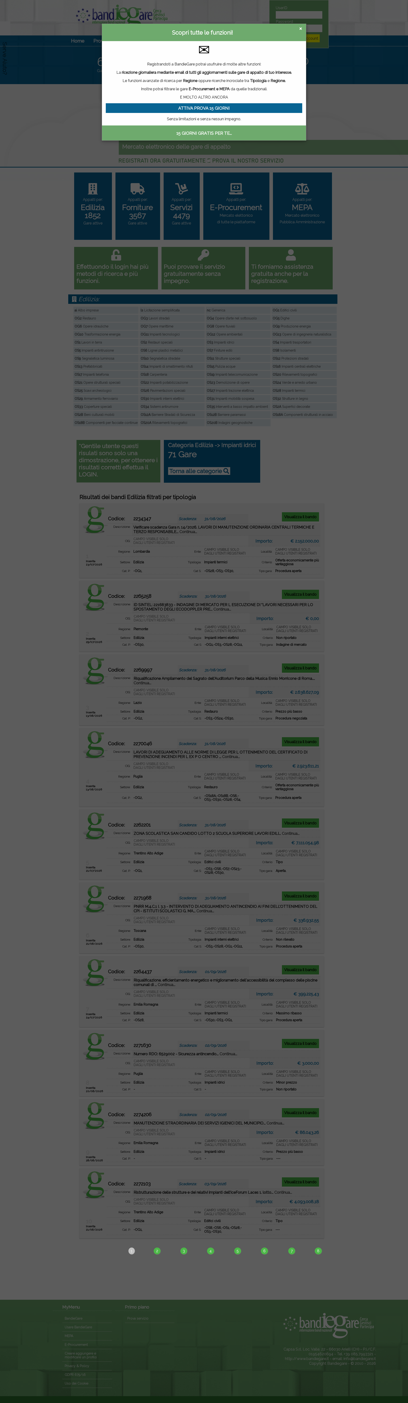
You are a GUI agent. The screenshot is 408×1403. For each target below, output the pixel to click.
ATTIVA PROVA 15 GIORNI (204, 108)
